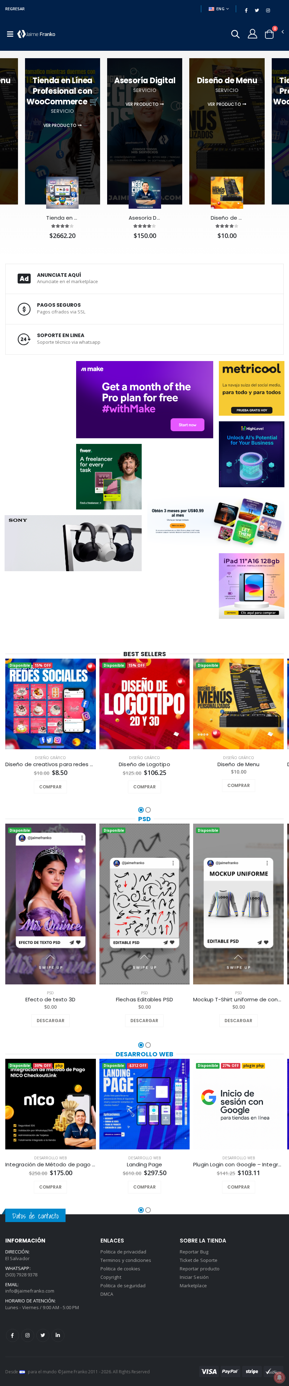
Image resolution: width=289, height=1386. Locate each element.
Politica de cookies (120, 1268)
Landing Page (144, 1164)
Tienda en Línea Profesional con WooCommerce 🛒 (62, 217)
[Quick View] (60, 787)
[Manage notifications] (279, 1377)
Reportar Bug (194, 1251)
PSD (144, 818)
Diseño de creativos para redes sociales (50, 764)
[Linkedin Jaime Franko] (57, 1335)
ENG (220, 8)
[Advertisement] (51, 412)
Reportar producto (200, 1268)
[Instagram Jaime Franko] (27, 1335)
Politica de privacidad (123, 1251)
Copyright (110, 1277)
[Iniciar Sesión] (252, 33)
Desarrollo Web (144, 1054)
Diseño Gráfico (50, 757)
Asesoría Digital (145, 217)
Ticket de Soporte (198, 1260)
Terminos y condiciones (125, 1260)
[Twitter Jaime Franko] (42, 1335)
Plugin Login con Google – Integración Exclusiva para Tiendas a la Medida (238, 1164)
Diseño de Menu (227, 217)
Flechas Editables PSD (144, 999)
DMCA (106, 1294)
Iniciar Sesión (194, 1277)
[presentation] (10, 710)
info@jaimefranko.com (29, 1291)
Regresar (15, 8)
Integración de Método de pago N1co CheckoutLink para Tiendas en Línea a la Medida (50, 1164)
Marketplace (193, 1285)
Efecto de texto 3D (50, 999)
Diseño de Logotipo (144, 764)
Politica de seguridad (123, 1285)
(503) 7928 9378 (21, 1274)
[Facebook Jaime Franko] (12, 1335)
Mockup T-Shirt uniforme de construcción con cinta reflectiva (238, 999)
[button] (235, 35)
